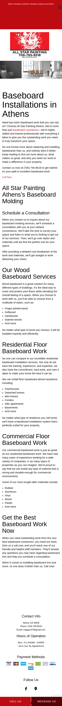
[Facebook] (25, 689)
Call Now (7, 177)
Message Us (46, 701)
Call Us (15, 701)
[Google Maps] (36, 689)
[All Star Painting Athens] (29, 45)
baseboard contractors (25, 129)
